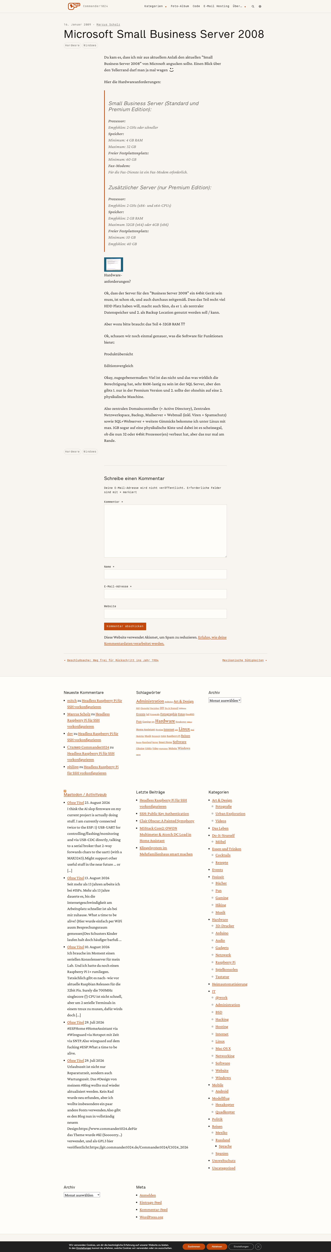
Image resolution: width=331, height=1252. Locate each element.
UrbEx (148, 748)
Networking (224, 1055)
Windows (90, 45)
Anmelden (148, 1195)
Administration (150, 701)
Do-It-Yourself (171, 708)
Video (155, 748)
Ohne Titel (75, 802)
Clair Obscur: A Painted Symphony (167, 820)
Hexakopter (181, 721)
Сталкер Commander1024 (88, 747)
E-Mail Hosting (216, 6)
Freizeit (218, 877)
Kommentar (113, 501)
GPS (152, 722)
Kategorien (153, 6)
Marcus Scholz (108, 24)
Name (109, 566)
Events (140, 714)
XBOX (138, 755)
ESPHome (182, 708)
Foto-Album (180, 6)
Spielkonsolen (226, 969)
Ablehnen (217, 1246)
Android (221, 1091)
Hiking (189, 722)
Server (155, 742)
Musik (148, 735)
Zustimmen (194, 1246)
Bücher (221, 883)
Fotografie (155, 714)
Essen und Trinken (226, 848)
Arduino (169, 701)
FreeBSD (189, 714)
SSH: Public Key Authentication (164, 813)
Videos (220, 820)
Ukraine (140, 748)
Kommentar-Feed (154, 1209)
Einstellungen (83, 1248)
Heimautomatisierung (229, 984)
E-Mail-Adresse (118, 586)
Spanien (221, 1153)
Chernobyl (145, 708)
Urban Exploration (230, 813)
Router (139, 742)
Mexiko (221, 1132)
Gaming (146, 721)
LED (176, 730)
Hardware (72, 45)
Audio (220, 940)
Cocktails (222, 855)
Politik (163, 736)
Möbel (220, 841)
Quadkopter (225, 1112)
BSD (138, 708)
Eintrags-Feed (151, 1202)
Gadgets (222, 947)
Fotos (181, 714)
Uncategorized (223, 1168)
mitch (72, 700)
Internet (169, 729)
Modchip (140, 736)
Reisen (185, 735)
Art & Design (184, 701)
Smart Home (165, 741)
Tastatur (222, 976)
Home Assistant (145, 729)
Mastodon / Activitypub (85, 794)
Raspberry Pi (173, 735)
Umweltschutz (223, 1160)
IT (213, 991)
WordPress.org (151, 1217)
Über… (237, 6)
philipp (73, 766)
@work (221, 997)
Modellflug (220, 1098)
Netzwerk (156, 736)
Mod (192, 730)
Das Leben (154, 708)
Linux (184, 728)
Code (196, 6)
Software (179, 741)
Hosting (159, 729)
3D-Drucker (224, 925)
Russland (147, 742)
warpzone (163, 748)
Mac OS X (223, 1048)
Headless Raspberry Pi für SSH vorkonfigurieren (88, 720)
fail (147, 714)
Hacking (222, 1019)
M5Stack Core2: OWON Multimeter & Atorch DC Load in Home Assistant (165, 834)
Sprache (225, 1146)
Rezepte (221, 862)
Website (110, 606)
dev (70, 733)
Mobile (217, 1085)
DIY (162, 708)
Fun (139, 721)
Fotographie (168, 714)
